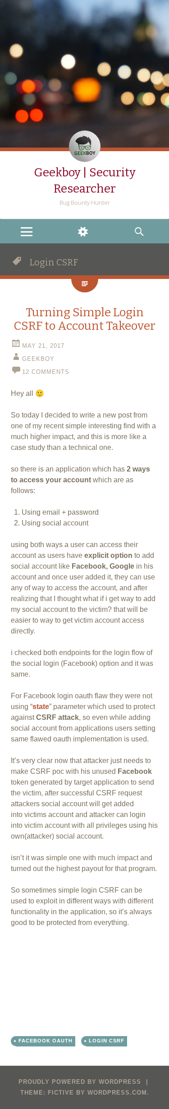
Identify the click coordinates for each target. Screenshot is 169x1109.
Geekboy (38, 358)
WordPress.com (117, 1092)
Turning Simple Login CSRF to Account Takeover (84, 319)
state (40, 706)
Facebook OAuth (45, 1040)
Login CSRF (106, 1040)
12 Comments (45, 371)
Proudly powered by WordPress (79, 1081)
